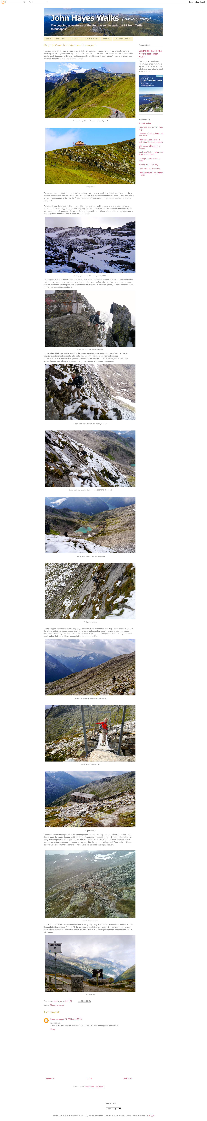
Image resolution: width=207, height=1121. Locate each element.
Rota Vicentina (145, 123)
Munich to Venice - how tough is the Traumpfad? (151, 153)
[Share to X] (84, 1001)
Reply (52, 1029)
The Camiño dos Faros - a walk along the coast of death (151, 141)
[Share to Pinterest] (89, 1001)
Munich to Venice (91, 39)
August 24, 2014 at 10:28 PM (70, 1019)
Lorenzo (54, 1019)
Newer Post (50, 1078)
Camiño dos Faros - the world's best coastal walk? (150, 54)
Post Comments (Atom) (94, 1087)
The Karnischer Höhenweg (149, 169)
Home (89, 1078)
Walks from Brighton (122, 39)
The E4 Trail (60, 39)
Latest (48, 39)
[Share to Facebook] (87, 1001)
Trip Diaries (75, 39)
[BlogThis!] (81, 1001)
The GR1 (106, 39)
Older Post (127, 1078)
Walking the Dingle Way (148, 165)
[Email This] (79, 1001)
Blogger (151, 1115)
